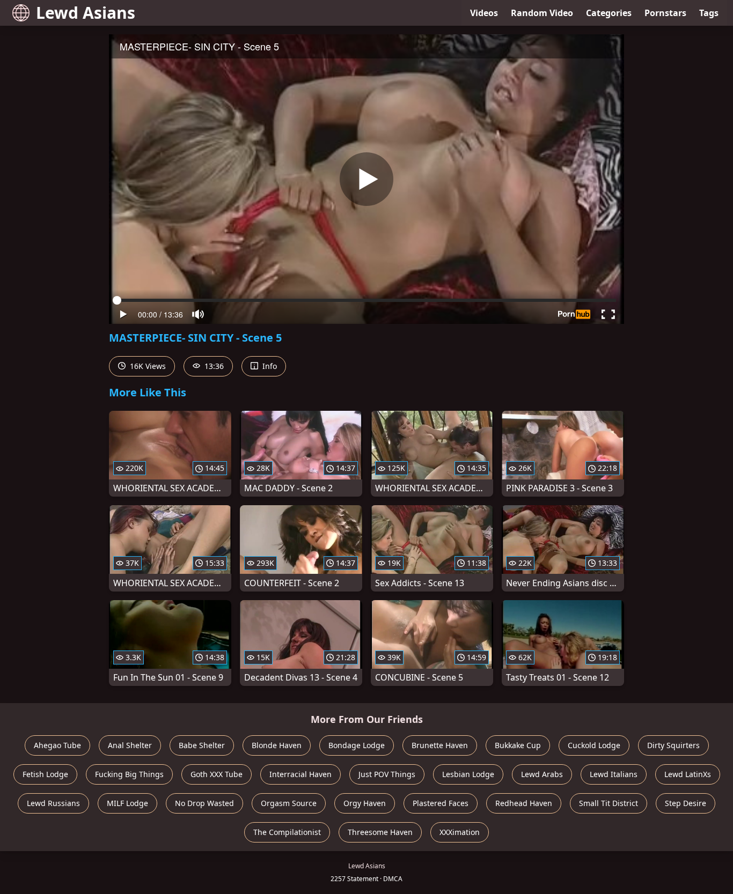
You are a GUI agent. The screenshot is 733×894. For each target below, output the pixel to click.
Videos (484, 13)
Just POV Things (386, 774)
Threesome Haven (380, 832)
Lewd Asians (85, 13)
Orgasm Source (289, 803)
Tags (709, 13)
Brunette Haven (440, 745)
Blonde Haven (277, 745)
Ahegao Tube (57, 745)
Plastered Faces (440, 803)
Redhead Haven (523, 803)
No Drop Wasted (204, 803)
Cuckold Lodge (594, 745)
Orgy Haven (364, 803)
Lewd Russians (53, 803)
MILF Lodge (127, 803)
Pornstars (665, 13)
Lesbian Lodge (468, 774)
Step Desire (685, 803)
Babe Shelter (202, 745)
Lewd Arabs (542, 774)
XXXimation (459, 832)
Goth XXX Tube (216, 774)
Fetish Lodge (45, 774)
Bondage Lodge (356, 745)
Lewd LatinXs (687, 774)
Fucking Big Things (129, 774)
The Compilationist (287, 832)
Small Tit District (608, 803)
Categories (609, 13)
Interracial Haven (300, 774)
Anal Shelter (130, 745)
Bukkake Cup (518, 745)
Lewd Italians (613, 774)
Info (268, 366)
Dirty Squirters (673, 745)
